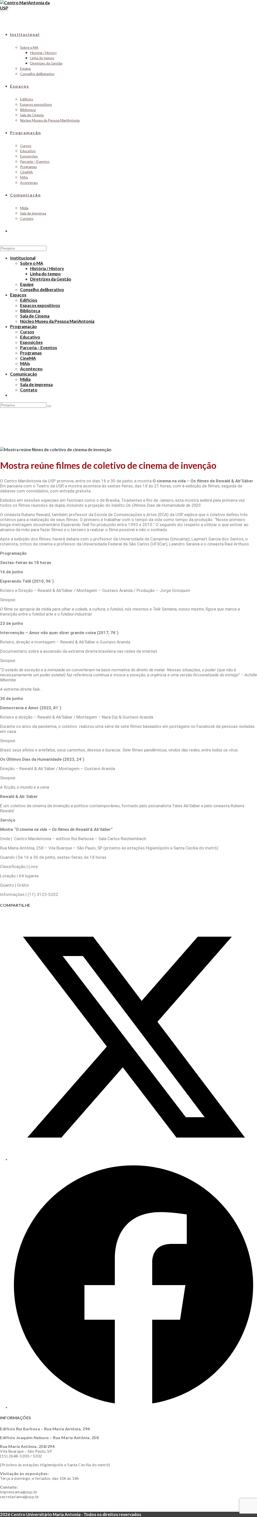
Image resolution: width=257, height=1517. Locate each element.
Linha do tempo (45, 273)
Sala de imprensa (36, 384)
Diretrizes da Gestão (50, 279)
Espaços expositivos (40, 305)
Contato (28, 389)
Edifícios (28, 300)
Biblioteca (30, 310)
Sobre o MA (31, 263)
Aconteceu (31, 368)
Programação (23, 326)
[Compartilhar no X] (133, 1159)
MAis (25, 363)
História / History (47, 268)
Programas (31, 353)
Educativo (30, 337)
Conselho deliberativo (42, 289)
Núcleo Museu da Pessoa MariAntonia (57, 321)
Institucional (22, 258)
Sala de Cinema (34, 316)
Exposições (31, 342)
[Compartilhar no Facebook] (133, 1407)
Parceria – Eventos (38, 347)
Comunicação (23, 374)
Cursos (27, 331)
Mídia (25, 379)
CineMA (28, 358)
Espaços (18, 294)
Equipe (27, 284)
